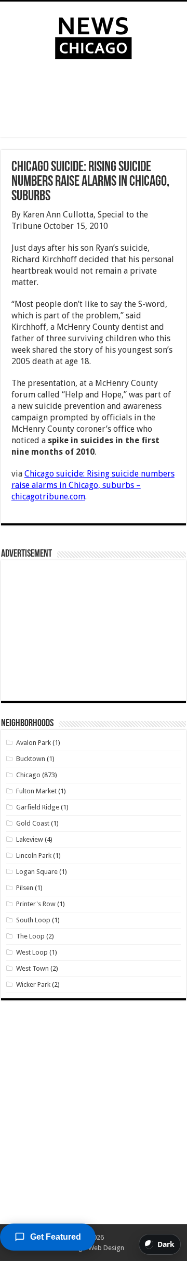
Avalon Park (33, 743)
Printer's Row (36, 904)
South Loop (33, 920)
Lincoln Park (33, 855)
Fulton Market (36, 791)
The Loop (30, 936)
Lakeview (29, 839)
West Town (32, 968)
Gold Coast (32, 823)
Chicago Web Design (93, 1248)
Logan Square (37, 872)
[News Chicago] (93, 35)
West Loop (32, 952)
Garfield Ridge (37, 807)
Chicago (28, 775)
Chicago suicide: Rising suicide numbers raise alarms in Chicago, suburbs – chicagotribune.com (93, 485)
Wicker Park (33, 984)
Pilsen (24, 888)
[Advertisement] (93, 100)
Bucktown (30, 759)
